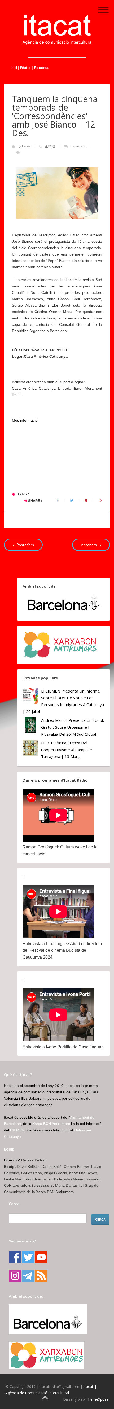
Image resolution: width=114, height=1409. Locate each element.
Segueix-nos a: (22, 1241)
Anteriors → (91, 544)
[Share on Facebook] (58, 500)
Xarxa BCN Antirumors (51, 1124)
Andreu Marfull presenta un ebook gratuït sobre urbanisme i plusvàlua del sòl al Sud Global (72, 727)
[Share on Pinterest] (86, 500)
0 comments (79, 146)
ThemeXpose (97, 1399)
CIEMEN (17, 1130)
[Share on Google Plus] (100, 500)
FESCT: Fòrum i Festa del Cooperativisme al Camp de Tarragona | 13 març (66, 749)
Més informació (25, 420)
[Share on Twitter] (71, 500)
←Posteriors (23, 544)
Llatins (26, 146)
